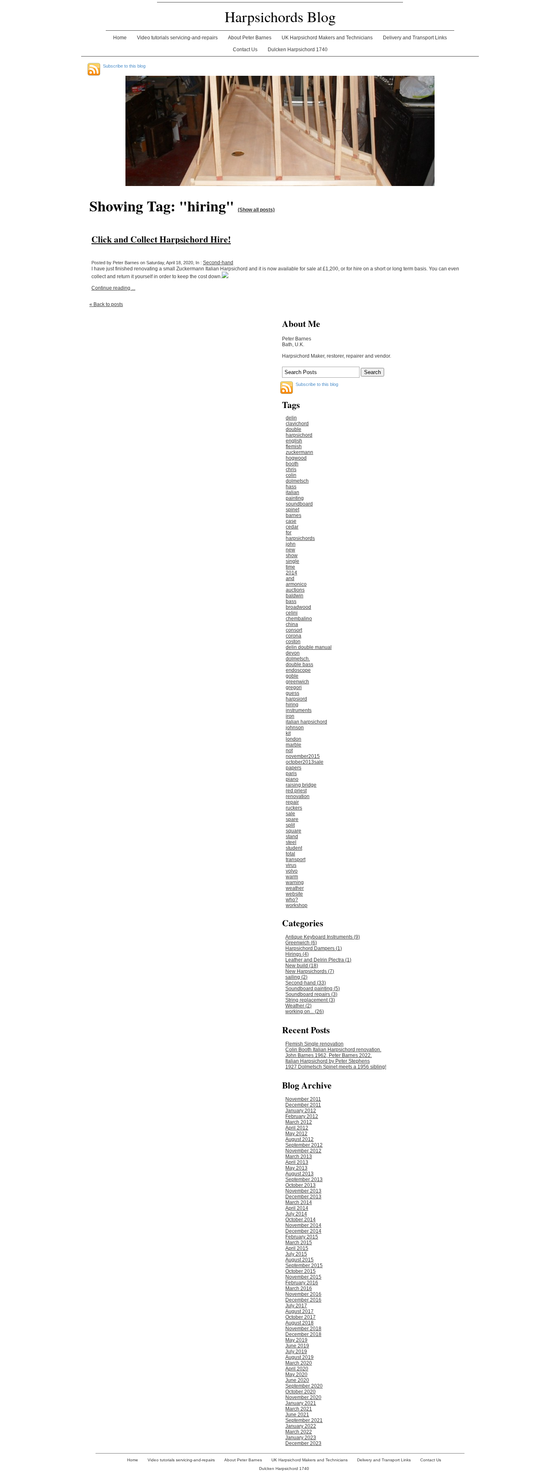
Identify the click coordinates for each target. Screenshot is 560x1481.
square (293, 831)
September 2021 (304, 1420)
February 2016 (301, 1283)
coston (293, 641)
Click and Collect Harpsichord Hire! (161, 239)
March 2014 (298, 1202)
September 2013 (304, 1179)
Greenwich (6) (301, 943)
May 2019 (296, 1340)
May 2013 (296, 1168)
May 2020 (296, 1374)
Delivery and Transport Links (415, 38)
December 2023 (303, 1443)
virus (291, 865)
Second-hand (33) (305, 983)
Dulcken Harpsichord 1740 (298, 49)
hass (291, 487)
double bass (299, 664)
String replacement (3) (310, 1000)
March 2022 (298, 1432)
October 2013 (300, 1185)
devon (293, 653)
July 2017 (296, 1306)
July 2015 (296, 1254)
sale (290, 813)
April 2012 (296, 1128)
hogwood (296, 458)
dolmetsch (297, 481)
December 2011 (303, 1105)
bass (291, 601)
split (290, 825)
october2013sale (304, 762)
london (293, 739)
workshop (296, 905)
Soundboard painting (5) (312, 988)
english (294, 441)
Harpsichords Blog (280, 16)
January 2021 (300, 1403)
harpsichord (299, 435)
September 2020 (304, 1386)
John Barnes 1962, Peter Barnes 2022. (328, 1055)
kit (288, 733)
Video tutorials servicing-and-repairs (177, 38)
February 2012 (301, 1116)
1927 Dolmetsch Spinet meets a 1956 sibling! (335, 1067)
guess (292, 693)
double (293, 429)
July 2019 (296, 1351)
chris (291, 469)
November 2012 (303, 1151)
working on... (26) (304, 1011)
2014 (291, 573)
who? (292, 900)
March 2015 (298, 1242)
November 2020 (303, 1397)
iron (290, 716)
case (291, 521)
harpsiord (296, 699)
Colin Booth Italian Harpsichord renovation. (333, 1049)
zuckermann (299, 452)
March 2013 (298, 1156)
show (292, 555)
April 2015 (296, 1248)
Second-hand (218, 262)
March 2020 (298, 1363)
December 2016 (303, 1300)
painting (295, 498)
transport (295, 859)
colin (291, 475)
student (294, 848)
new (290, 550)
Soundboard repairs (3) (311, 994)
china (292, 624)
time (290, 567)
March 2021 (298, 1409)
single (292, 561)
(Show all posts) (256, 210)
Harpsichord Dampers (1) (313, 948)
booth (292, 464)
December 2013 (303, 1197)
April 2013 (296, 1162)
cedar (292, 527)
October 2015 (300, 1271)
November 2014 (303, 1225)
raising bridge (301, 785)
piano (292, 779)
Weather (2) (298, 1006)
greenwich (297, 682)
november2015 (303, 756)
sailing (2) (296, 977)
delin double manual (309, 647)
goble (292, 676)
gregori (294, 687)
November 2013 (303, 1191)
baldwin (294, 596)
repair (292, 802)
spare (292, 819)
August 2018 (299, 1323)
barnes (293, 515)
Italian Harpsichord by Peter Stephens (327, 1061)
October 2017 (300, 1317)
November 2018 (303, 1328)
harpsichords (300, 538)
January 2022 (300, 1426)
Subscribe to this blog (124, 66)
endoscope (298, 670)
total (290, 854)
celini (292, 613)
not (289, 750)
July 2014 (296, 1214)
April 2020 (296, 1369)
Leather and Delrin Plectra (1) (318, 960)
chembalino (299, 618)
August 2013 (299, 1174)
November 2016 (303, 1294)
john (291, 544)
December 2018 (303, 1334)
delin (291, 418)
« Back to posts (106, 304)
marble (293, 745)
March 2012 (298, 1122)
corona (293, 636)
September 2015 (304, 1265)
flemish (294, 446)
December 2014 (303, 1231)
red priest (296, 791)
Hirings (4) (297, 954)
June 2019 (297, 1346)
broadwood (298, 607)
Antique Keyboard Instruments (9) (322, 937)
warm (292, 877)
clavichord (297, 423)
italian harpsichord (306, 722)
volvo (292, 871)
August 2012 (299, 1139)
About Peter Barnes (249, 38)
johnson (295, 727)
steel (291, 842)
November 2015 (303, 1277)
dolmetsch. (298, 659)
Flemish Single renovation (314, 1044)
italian (292, 492)
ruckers (294, 808)
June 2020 (297, 1380)
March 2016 (298, 1288)
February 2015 (301, 1237)
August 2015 (299, 1260)
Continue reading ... (113, 288)
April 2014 (296, 1208)
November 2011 (303, 1099)
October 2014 (300, 1219)
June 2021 (297, 1414)
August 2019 (299, 1357)
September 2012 (304, 1145)
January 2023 (300, 1437)
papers (293, 768)
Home (120, 38)
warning (295, 882)
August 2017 (299, 1311)
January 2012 (300, 1111)
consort (294, 630)
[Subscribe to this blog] (93, 69)
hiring (292, 705)
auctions (295, 590)
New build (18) (301, 965)
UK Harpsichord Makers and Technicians (327, 38)
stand (292, 836)
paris (291, 773)
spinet (292, 510)
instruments (299, 710)
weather (295, 888)
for (288, 532)
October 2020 (300, 1392)
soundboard (299, 504)
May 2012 (296, 1133)
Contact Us (245, 49)
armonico (296, 584)
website (294, 894)
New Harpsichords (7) (309, 971)
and (290, 578)
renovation (298, 796)
